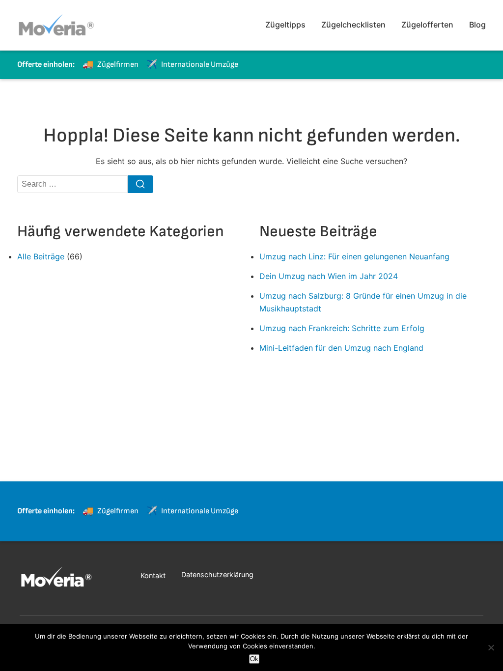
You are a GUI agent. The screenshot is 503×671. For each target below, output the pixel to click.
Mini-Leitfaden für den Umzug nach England (341, 348)
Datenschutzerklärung (217, 574)
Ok (254, 659)
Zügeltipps (285, 24)
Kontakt (153, 575)
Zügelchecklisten (353, 24)
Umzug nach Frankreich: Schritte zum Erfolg (341, 328)
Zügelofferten (427, 24)
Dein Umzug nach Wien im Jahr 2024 (328, 276)
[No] (491, 647)
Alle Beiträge (40, 256)
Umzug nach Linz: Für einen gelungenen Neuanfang (354, 256)
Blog (477, 24)
